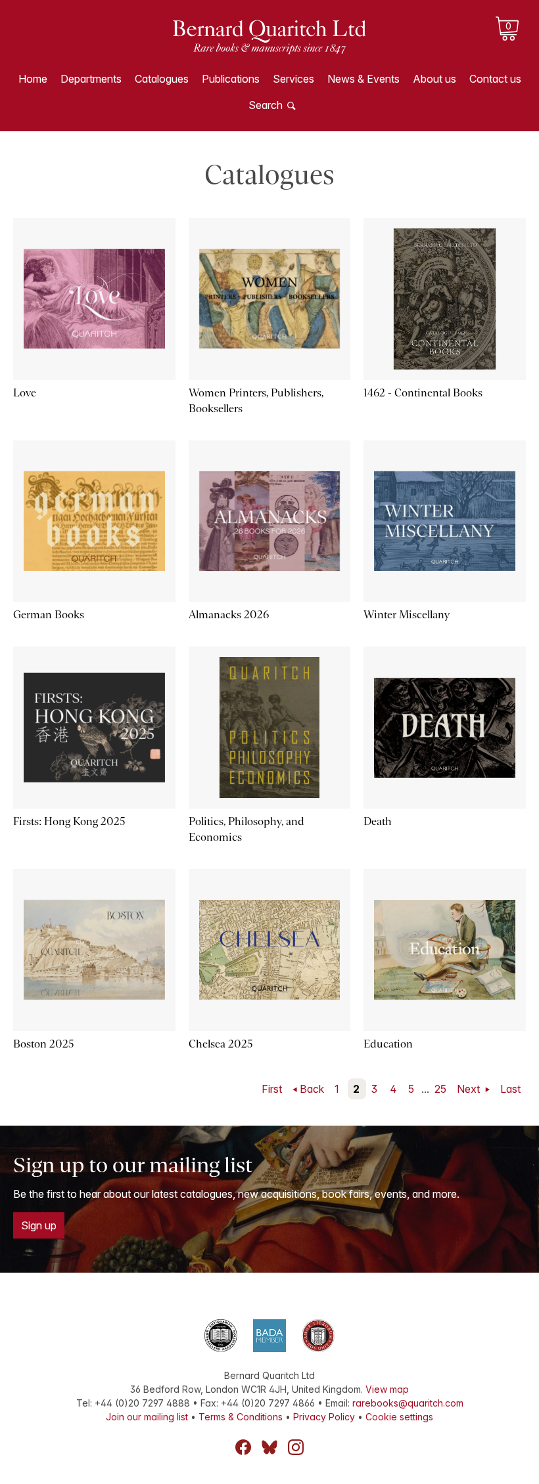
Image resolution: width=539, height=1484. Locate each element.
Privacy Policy (324, 1416)
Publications (231, 78)
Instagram (296, 1447)
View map (387, 1389)
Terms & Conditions (241, 1416)
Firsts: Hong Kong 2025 (69, 821)
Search (265, 105)
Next (469, 1088)
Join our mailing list (147, 1416)
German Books (48, 614)
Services (293, 78)
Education (388, 1044)
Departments (91, 78)
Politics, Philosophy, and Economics (246, 829)
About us (434, 78)
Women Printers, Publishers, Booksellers (256, 401)
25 (440, 1088)
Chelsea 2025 (221, 1044)
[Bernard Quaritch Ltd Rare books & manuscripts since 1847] (269, 46)
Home (32, 78)
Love (24, 393)
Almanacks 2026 (229, 614)
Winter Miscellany (406, 614)
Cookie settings (399, 1416)
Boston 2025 (43, 1044)
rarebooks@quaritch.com (407, 1403)
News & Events (363, 78)
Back (312, 1088)
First (272, 1088)
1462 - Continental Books (422, 393)
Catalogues (162, 78)
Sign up (39, 1225)
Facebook (243, 1447)
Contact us (495, 78)
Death (377, 821)
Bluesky (269, 1447)
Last (510, 1088)
